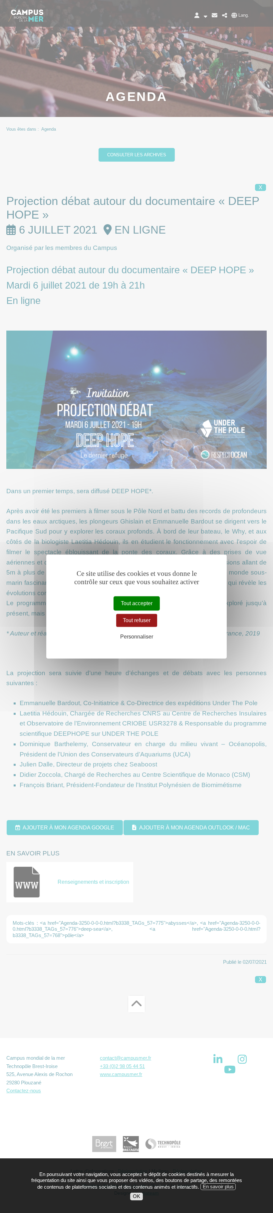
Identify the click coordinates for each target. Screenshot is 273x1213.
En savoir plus (218, 1186)
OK (136, 1196)
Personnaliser (136, 637)
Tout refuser (136, 620)
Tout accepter (136, 603)
